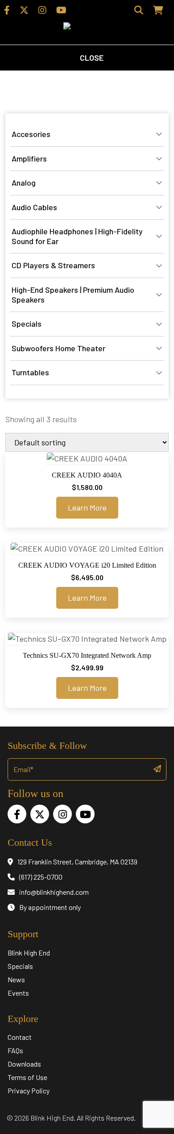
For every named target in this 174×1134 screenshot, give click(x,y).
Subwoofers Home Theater (58, 348)
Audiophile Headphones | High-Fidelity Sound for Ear (77, 236)
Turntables (30, 372)
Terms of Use (27, 1077)
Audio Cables (34, 207)
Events (18, 993)
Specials (26, 323)
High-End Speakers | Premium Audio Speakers (73, 294)
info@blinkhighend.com (54, 892)
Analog (24, 182)
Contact (20, 1037)
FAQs (15, 1050)
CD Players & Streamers (53, 265)
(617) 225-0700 (40, 876)
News (16, 979)
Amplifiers (29, 158)
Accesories (31, 134)
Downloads (24, 1063)
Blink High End (29, 952)
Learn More (87, 507)
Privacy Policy (29, 1090)
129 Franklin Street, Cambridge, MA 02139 (77, 861)
